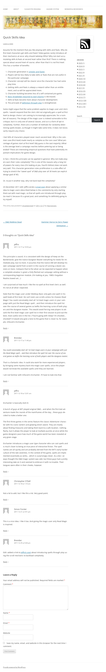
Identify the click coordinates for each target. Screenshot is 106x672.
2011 (82, 107)
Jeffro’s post (26, 552)
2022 (82, 72)
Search (79, 116)
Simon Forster (20, 509)
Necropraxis (51, 206)
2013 (82, 100)
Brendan (18, 338)
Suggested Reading (32, 9)
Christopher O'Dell (22, 481)
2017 (82, 88)
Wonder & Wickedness (74, 9)
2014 (82, 97)
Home (5, 9)
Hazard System (52, 9)
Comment (8, 584)
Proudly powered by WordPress (14, 667)
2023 (82, 69)
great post (40, 187)
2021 (82, 75)
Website (6, 633)
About (16, 9)
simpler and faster (37, 71)
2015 (82, 94)
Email (6, 623)
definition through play (32, 103)
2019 (82, 82)
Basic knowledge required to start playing (26, 96)
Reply (5, 328)
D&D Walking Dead (12, 222)
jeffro (16, 244)
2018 (82, 85)
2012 (82, 103)
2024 (82, 66)
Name (6, 613)
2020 (82, 78)
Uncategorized (27, 206)
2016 (82, 91)
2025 (82, 63)
